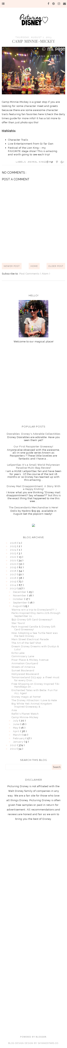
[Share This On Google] (62, 162)
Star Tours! (18, 623)
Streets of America (23, 667)
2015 (13, 581)
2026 (13, 543)
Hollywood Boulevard (25, 674)
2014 (13, 585)
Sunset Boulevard (23, 670)
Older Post (55, 266)
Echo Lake (18, 653)
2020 (13, 564)
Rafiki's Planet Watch (25, 713)
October (18, 599)
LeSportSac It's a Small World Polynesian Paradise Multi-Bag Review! (33, 466)
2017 (13, 574)
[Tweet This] (52, 162)
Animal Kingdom (39, 162)
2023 (13, 553)
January (18, 741)
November (20, 595)
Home (34, 266)
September (20, 602)
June (16, 724)
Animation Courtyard (25, 663)
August (18, 606)
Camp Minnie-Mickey (25, 717)
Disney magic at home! (26, 696)
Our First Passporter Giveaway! (33, 446)
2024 (13, 549)
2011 (13, 748)
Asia (14, 710)
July (16, 720)
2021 (13, 560)
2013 (13, 588)
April (16, 731)
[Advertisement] (33, 384)
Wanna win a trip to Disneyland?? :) (34, 609)
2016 (13, 578)
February (19, 738)
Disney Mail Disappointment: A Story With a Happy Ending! (33, 488)
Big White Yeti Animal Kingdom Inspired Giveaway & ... (32, 705)
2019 (13, 567)
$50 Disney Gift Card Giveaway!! (32, 619)
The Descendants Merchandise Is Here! (33, 507)
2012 (13, 745)
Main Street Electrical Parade (30, 639)
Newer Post (12, 266)
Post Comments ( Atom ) (34, 273)
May (16, 727)
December (20, 592)
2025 (13, 546)
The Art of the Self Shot (26, 642)
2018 (13, 571)
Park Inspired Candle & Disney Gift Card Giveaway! (33, 628)
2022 (13, 557)
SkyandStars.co (48, 1043)
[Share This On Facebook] (47, 162)
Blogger (41, 1037)
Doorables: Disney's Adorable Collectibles (33, 433)
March (17, 734)
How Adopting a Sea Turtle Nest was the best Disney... (35, 634)
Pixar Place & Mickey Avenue (30, 659)
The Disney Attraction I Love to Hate (34, 700)
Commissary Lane (23, 656)
